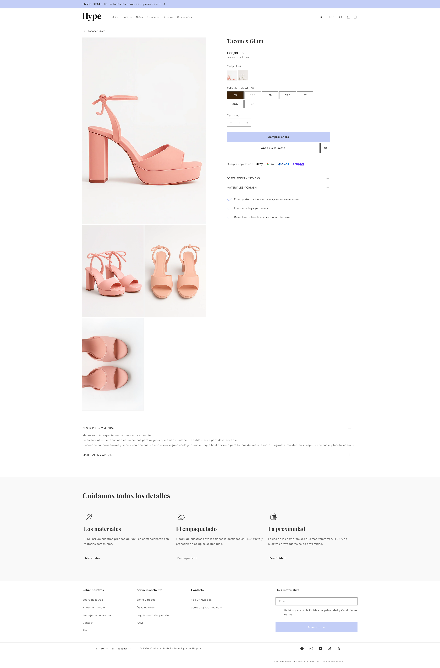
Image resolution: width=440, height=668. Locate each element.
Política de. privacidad (323, 610)
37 (305, 95)
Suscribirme (316, 627)
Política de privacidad (309, 661)
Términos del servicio (333, 661)
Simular (265, 208)
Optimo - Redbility (161, 648)
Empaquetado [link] (187, 558)
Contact (87, 623)
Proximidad (278, 558)
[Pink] (232, 75)
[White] (243, 75)
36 (252, 104)
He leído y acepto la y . (320, 612)
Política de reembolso (284, 661)
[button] (115, 17)
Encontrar (285, 217)
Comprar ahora (278, 137)
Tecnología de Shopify (187, 648)
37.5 (287, 95)
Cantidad (233, 115)
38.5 (255, 96)
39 (235, 95)
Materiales (92, 558)
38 (270, 95)
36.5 (235, 104)
